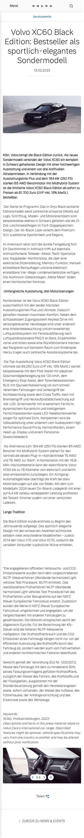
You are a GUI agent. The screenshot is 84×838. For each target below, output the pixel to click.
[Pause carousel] (51, 777)
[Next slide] (44, 777)
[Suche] (71, 6)
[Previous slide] (32, 777)
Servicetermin (42, 16)
